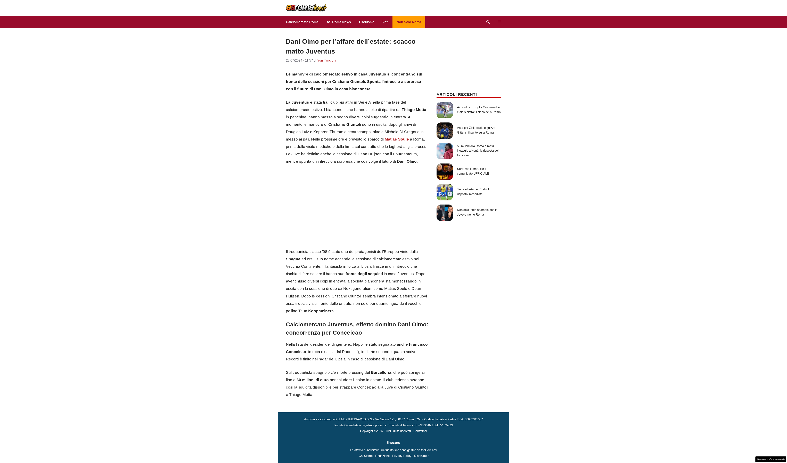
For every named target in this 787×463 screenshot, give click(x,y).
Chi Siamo (366, 455)
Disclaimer (421, 455)
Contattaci (420, 431)
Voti (385, 22)
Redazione (382, 455)
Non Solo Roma (409, 22)
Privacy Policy (402, 455)
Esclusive (366, 22)
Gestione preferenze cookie (771, 459)
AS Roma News (339, 22)
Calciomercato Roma (302, 22)
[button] (488, 22)
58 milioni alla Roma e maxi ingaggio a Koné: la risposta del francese (477, 150)
